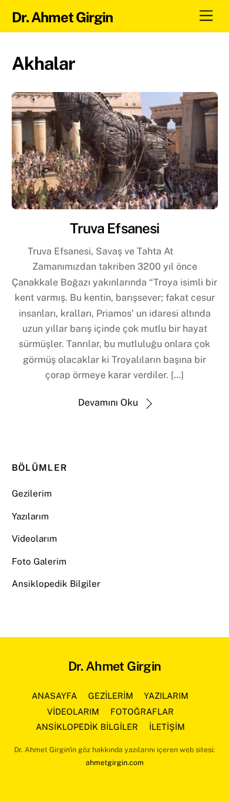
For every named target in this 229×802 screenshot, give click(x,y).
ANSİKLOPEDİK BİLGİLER (87, 727)
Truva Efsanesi (114, 228)
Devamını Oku (108, 402)
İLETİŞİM (167, 727)
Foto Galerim (39, 561)
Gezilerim (32, 493)
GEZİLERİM (110, 696)
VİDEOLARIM (73, 711)
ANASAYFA (54, 696)
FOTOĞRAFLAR (142, 711)
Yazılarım (30, 516)
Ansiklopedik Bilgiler (56, 584)
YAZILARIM (166, 696)
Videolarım (34, 538)
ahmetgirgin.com (115, 762)
